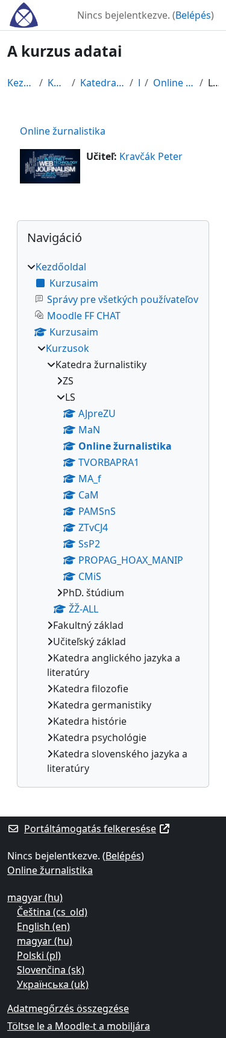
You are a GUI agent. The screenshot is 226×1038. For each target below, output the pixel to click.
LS (139, 82)
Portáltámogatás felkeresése (90, 828)
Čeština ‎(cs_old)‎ (52, 912)
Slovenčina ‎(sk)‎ (50, 969)
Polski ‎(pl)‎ (39, 955)
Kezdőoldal (20, 82)
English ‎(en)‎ (43, 926)
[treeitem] (113, 517)
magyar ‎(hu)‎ (35, 897)
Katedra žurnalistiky (102, 82)
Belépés (193, 15)
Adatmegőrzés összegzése (68, 1008)
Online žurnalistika (174, 82)
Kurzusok (57, 82)
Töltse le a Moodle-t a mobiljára (78, 1026)
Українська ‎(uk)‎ (53, 984)
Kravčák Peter (151, 156)
